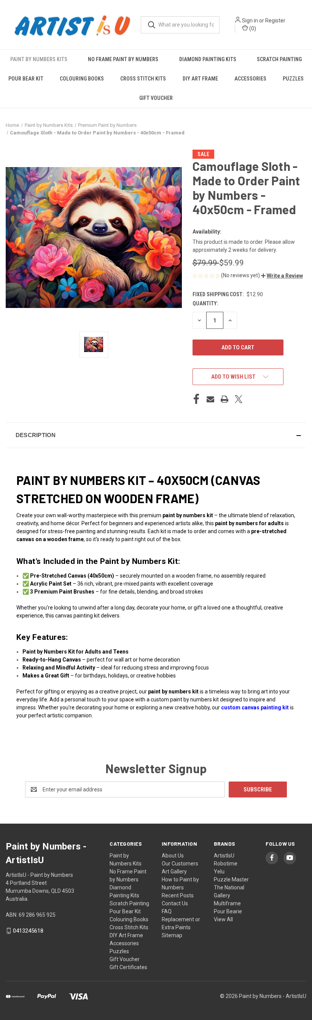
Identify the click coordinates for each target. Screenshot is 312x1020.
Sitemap (172, 935)
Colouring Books (82, 79)
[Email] (210, 399)
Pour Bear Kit (25, 79)
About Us (173, 856)
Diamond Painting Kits (207, 59)
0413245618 (28, 930)
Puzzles (293, 79)
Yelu (219, 871)
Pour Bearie (228, 911)
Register (275, 20)
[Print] (224, 399)
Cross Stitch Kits (143, 79)
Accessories (250, 79)
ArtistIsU (224, 856)
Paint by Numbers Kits (38, 59)
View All (223, 919)
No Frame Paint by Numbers (123, 59)
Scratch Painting (279, 59)
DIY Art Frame (200, 79)
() (252, 28)
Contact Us (175, 903)
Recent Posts (178, 895)
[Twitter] (238, 399)
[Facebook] (196, 399)
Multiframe (227, 903)
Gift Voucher (156, 98)
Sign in (250, 20)
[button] (282, 276)
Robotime (225, 864)
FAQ (167, 911)
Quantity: (205, 303)
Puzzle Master (231, 879)
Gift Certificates (128, 967)
